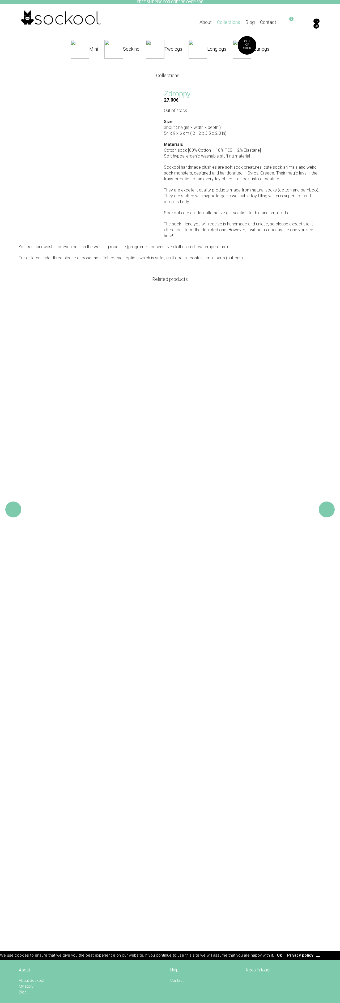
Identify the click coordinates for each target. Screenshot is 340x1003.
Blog (250, 22)
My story (26, 986)
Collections (228, 22)
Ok (279, 955)
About (205, 22)
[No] (318, 956)
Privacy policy (300, 955)
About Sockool (31, 980)
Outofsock (247, 45)
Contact (268, 22)
